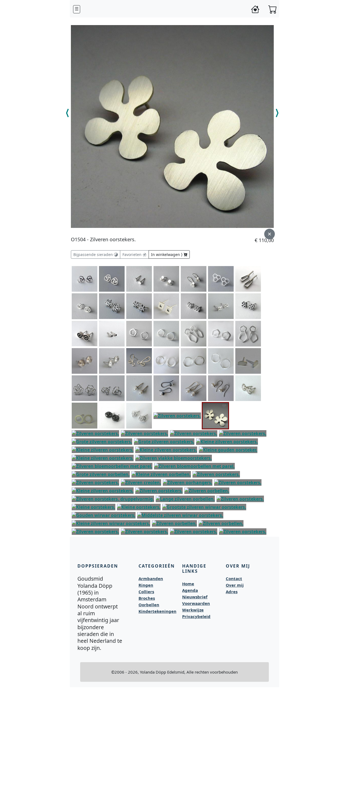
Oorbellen (149, 604)
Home (188, 583)
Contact (234, 578)
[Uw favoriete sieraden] (255, 9)
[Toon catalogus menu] (76, 9)
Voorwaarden (196, 603)
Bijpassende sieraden (93, 254)
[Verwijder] (224, 406)
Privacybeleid (196, 616)
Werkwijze (193, 610)
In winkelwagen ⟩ (167, 254)
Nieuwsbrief (194, 596)
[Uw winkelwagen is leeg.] (272, 9)
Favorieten (132, 254)
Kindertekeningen (157, 611)
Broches (147, 598)
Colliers (146, 591)
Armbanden (151, 578)
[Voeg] (93, 269)
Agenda (190, 590)
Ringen (146, 585)
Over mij (235, 585)
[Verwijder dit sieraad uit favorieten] (269, 234)
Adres (231, 591)
